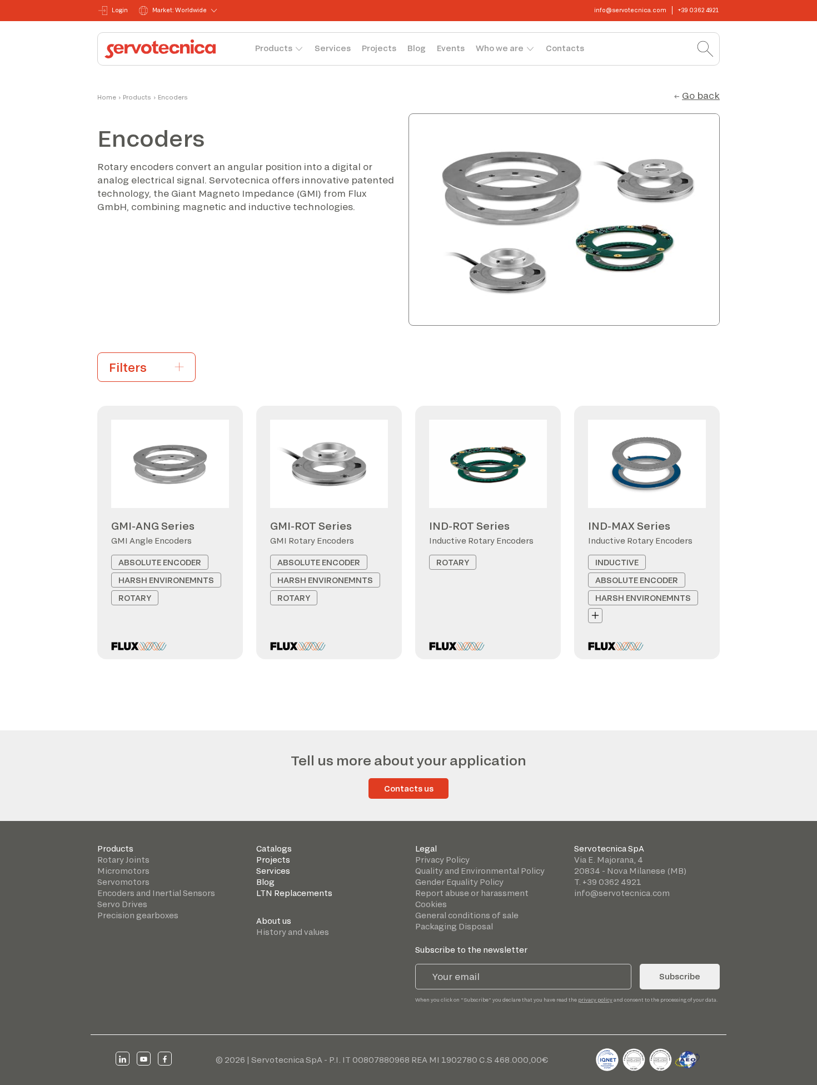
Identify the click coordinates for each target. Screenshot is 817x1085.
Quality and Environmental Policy (480, 870)
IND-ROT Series (469, 526)
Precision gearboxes (137, 915)
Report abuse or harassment (472, 893)
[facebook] (165, 1059)
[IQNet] (608, 1058)
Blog (416, 48)
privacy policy (595, 1000)
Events (451, 48)
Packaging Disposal (454, 926)
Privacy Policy (442, 859)
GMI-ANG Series (153, 526)
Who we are (500, 48)
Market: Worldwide (179, 10)
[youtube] (144, 1059)
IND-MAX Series (629, 526)
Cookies (431, 904)
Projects (379, 48)
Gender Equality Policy (459, 882)
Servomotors (123, 882)
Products (273, 48)
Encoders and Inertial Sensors (156, 893)
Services (333, 48)
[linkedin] (122, 1059)
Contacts (565, 48)
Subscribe (679, 976)
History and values (292, 932)
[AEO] (687, 1058)
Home (106, 97)
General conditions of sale (467, 915)
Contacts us (409, 788)
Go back (701, 95)
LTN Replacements (294, 893)
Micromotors (123, 870)
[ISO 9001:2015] (634, 1058)
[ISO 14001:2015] (661, 1058)
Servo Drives (122, 904)
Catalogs (274, 848)
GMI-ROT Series (311, 526)
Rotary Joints (123, 859)
